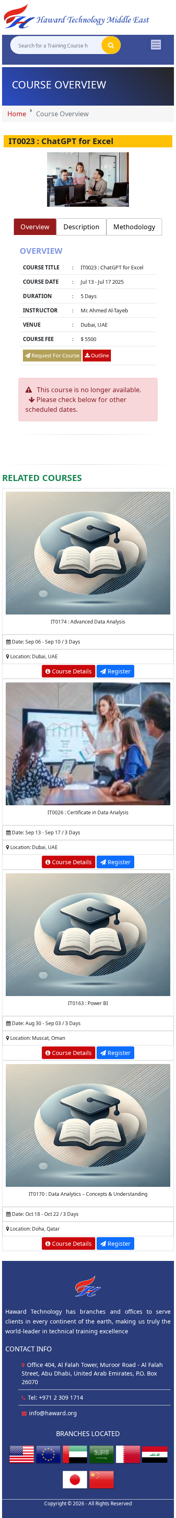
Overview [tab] (35, 226)
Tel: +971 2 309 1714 (55, 1397)
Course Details (71, 671)
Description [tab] (81, 226)
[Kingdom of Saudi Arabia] (101, 1454)
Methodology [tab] (134, 226)
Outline (99, 355)
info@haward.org (53, 1413)
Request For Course (54, 355)
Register (118, 671)
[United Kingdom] (48, 1454)
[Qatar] (128, 1454)
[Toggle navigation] (156, 44)
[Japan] (75, 1479)
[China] (101, 1479)
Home (16, 113)
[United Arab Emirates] (75, 1454)
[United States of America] (21, 1454)
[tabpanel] (88, 306)
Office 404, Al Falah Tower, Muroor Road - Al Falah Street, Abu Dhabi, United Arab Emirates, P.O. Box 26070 (92, 1373)
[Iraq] (154, 1454)
